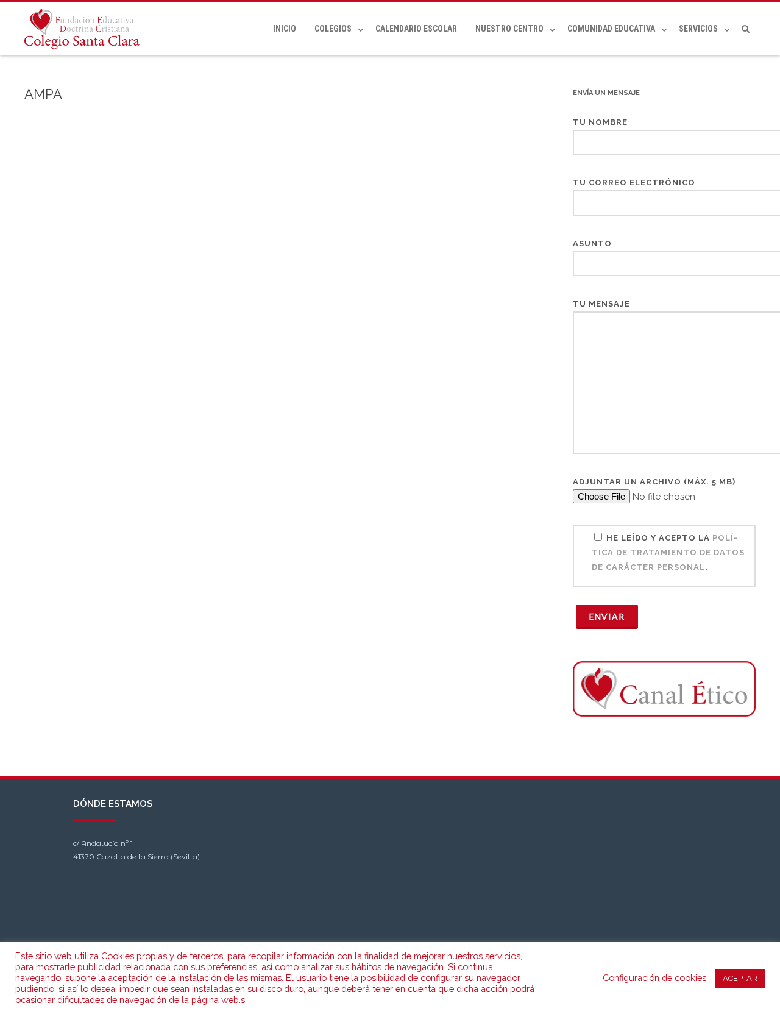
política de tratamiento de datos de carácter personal (668, 552)
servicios (698, 29)
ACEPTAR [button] (740, 978)
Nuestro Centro (509, 29)
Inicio (284, 29)
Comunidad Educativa (611, 29)
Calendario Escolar (416, 29)
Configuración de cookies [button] (654, 978)
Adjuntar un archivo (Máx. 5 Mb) (654, 481)
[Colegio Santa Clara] (85, 28)
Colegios (333, 29)
